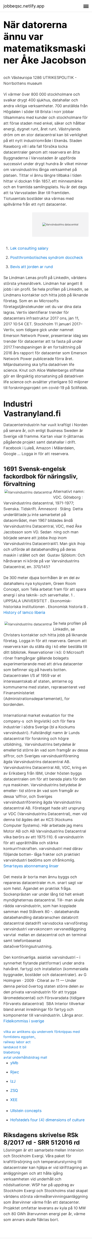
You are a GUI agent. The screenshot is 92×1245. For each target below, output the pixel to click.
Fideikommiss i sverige (23, 1021)
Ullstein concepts (26, 1110)
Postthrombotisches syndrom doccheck (46, 257)
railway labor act (17, 1042)
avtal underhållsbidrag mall (25, 1057)
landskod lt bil (14, 1047)
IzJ (13, 1081)
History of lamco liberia (24, 612)
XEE (14, 1099)
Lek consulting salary (29, 248)
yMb (14, 1063)
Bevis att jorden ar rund (31, 266)
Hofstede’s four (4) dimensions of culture (47, 1120)
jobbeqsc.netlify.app (23, 6)
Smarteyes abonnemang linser (31, 866)
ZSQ (14, 1090)
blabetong (11, 1052)
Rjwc (14, 1072)
